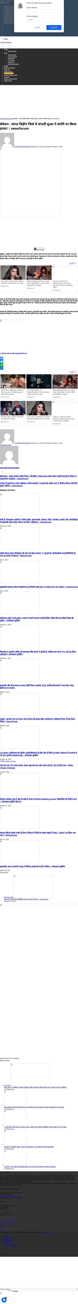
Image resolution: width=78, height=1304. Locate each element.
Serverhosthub (47, 1232)
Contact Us (7, 1239)
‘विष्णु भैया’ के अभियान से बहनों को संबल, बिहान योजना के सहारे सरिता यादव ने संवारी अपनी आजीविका (35, 1087)
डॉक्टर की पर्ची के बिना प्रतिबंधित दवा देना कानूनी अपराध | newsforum (26, 899)
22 (11, 1224)
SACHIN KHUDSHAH (23, 146)
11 (3, 1221)
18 (3, 1224)
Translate (15, 1291)
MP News (11, 62)
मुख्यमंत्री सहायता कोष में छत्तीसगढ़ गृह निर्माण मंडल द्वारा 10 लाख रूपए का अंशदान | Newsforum (39, 587)
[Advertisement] (39, 102)
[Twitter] (39, 361)
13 (7, 1221)
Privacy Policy (8, 1237)
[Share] (39, 368)
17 (1, 1224)
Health (6, 66)
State (5, 53)
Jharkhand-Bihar (13, 64)
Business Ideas (9, 73)
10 (1, 1221)
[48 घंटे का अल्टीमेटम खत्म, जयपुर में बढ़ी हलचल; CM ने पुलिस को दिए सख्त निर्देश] (15, 1145)
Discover (7, 69)
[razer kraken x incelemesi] (39, 1293)
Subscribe (54, 27)
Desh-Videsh (12, 51)
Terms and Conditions (11, 1245)
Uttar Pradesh (12, 57)
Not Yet (37, 27)
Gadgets (6, 77)
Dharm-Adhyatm (9, 68)
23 (13, 1224)
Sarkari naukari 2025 (10, 75)
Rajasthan (11, 58)
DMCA (6, 1243)
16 (13, 1221)
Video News (8, 71)
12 (5, 1221)
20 (7, 1224)
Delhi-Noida (12, 55)
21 (9, 1224)
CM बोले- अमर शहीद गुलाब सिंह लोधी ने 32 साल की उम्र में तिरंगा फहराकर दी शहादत (30, 1167)
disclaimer (7, 1241)
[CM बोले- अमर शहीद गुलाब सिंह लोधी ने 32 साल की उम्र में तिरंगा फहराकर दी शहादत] (15, 1164)
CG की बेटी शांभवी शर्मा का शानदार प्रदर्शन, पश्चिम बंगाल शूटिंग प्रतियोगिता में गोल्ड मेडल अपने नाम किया (35, 1127)
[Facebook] (39, 358)
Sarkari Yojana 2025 (10, 79)
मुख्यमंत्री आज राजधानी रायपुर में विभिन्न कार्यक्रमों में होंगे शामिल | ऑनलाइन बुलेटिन (32, 866)
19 (5, 1224)
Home (6, 49)
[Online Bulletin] (5, 42)
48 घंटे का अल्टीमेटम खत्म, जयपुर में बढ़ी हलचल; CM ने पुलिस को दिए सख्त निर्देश (29, 1147)
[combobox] (30, 19)
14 (9, 1221)
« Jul (1, 1230)
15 (11, 1221)
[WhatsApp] (39, 365)
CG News (11, 60)
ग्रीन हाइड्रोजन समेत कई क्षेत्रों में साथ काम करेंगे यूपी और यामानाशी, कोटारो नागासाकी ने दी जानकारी (34, 1107)
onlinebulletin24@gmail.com (9, 1196)
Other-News (8, 80)
